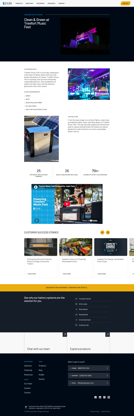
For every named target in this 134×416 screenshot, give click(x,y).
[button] (19, 3)
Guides (41, 374)
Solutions (28, 366)
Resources (28, 374)
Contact (125, 3)
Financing (28, 370)
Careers (27, 388)
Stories (42, 379)
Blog (40, 370)
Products (42, 366)
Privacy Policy (95, 411)
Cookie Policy (105, 411)
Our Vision (28, 383)
